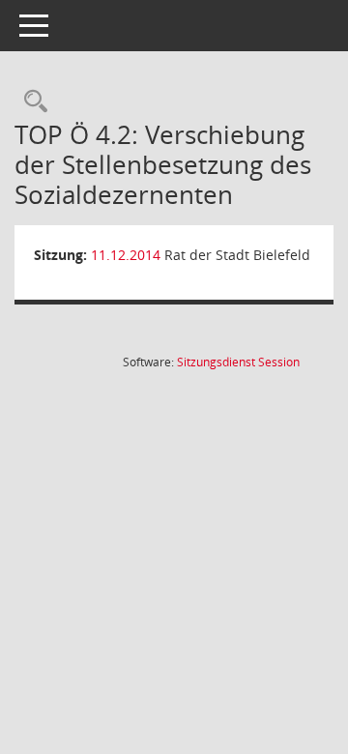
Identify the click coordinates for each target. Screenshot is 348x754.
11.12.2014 (125, 255)
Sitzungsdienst (238, 362)
